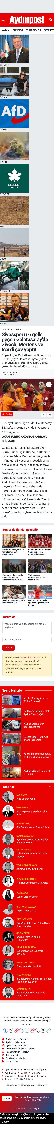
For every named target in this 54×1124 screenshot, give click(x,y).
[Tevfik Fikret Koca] (8, 866)
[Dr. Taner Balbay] (8, 908)
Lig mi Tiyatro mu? (26, 910)
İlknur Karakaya (26, 947)
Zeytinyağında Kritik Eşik (29, 868)
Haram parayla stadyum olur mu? (31, 813)
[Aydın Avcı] (8, 796)
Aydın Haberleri (12, 1069)
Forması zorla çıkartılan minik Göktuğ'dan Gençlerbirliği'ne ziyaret (13, 577)
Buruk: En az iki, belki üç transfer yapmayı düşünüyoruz (13, 552)
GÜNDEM (18, 30)
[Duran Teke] (8, 825)
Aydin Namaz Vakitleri (16, 1045)
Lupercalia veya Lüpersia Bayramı (29, 952)
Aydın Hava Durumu (15, 1042)
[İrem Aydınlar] (8, 978)
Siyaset (42, 1069)
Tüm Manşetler (13, 1055)
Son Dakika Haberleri (16, 1058)
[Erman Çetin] (8, 992)
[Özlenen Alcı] (8, 810)
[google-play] (28, 1085)
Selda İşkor (23, 933)
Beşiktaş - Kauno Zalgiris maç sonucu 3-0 (13, 601)
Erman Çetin (23, 989)
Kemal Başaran (25, 836)
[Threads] (43, 1030)
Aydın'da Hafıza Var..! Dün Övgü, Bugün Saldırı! (33, 924)
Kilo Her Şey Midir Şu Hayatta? (32, 882)
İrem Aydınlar (24, 975)
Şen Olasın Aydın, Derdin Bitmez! (33, 827)
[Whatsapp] (48, 1030)
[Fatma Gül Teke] (8, 964)
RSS (8, 1098)
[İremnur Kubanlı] (8, 880)
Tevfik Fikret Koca (26, 865)
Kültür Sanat (10, 1073)
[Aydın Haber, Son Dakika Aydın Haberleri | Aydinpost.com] (26, 20)
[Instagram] (21, 1030)
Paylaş (9, 414)
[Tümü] (50, 786)
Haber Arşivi (12, 1061)
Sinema (31, 1076)
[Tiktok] (37, 1030)
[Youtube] (32, 1030)
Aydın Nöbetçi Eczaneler (17, 1039)
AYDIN (5, 30)
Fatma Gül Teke (25, 962)
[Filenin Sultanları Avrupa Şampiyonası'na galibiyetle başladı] (40, 540)
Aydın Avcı (22, 795)
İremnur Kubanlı (26, 879)
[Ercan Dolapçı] (8, 852)
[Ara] (50, 19)
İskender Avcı (24, 919)
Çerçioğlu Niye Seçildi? (28, 966)
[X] (11, 1030)
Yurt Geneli (29, 1069)
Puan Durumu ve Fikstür (17, 1052)
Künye (43, 1076)
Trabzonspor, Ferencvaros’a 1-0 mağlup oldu (36, 577)
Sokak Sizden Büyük (27, 896)
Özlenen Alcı (23, 807)
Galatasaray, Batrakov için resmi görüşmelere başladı (38, 602)
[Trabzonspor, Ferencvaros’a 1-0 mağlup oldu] (40, 566)
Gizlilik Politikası (25, 1079)
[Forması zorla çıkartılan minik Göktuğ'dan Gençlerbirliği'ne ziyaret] (14, 566)
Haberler (7, 329)
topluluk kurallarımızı (30, 657)
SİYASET (49, 30)
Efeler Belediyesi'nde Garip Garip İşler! (30, 994)
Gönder (8, 647)
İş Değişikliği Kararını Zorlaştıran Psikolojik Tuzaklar (34, 980)
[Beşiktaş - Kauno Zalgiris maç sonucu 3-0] (14, 591)
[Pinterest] (16, 1030)
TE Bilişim (34, 1108)
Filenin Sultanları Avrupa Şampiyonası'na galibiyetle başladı (39, 552)
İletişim (8, 1079)
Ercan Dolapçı (24, 849)
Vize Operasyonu (25, 798)
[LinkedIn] (27, 1030)
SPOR (18, 329)
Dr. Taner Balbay (26, 907)
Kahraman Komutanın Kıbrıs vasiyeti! (31, 855)
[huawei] (42, 1085)
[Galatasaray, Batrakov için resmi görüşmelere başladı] (40, 591)
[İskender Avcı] (8, 922)
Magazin (9, 1076)
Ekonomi (36, 1073)
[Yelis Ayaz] (8, 894)
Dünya (20, 1076)
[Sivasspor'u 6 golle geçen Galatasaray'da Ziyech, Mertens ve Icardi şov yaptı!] (27, 395)
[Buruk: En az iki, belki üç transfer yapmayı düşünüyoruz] (14, 540)
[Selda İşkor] (8, 936)
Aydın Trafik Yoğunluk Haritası (20, 1048)
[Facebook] (5, 1030)
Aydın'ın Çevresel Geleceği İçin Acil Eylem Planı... (32, 841)
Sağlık (24, 1073)
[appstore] (13, 1085)
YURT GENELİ (33, 30)
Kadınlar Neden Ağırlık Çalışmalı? (28, 938)
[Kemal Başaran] (8, 839)
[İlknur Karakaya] (8, 950)
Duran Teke (22, 823)
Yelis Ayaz (22, 893)
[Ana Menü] (3, 19)
